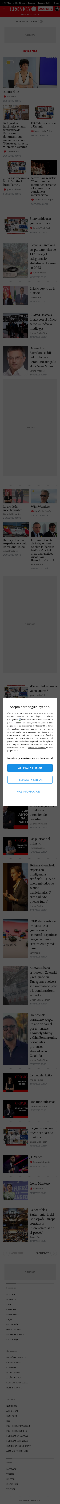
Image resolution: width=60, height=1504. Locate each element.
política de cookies (37, 747)
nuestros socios (46, 713)
